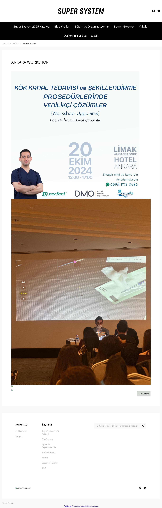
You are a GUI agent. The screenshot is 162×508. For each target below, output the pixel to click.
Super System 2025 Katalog (50, 432)
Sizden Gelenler (49, 452)
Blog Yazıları (47, 439)
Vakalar (45, 457)
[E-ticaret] (81, 506)
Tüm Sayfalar (144, 394)
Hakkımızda (21, 431)
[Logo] (81, 11)
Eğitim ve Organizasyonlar (49, 446)
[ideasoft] (68, 506)
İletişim (19, 436)
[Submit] (144, 426)
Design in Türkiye (49, 463)
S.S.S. (44, 468)
